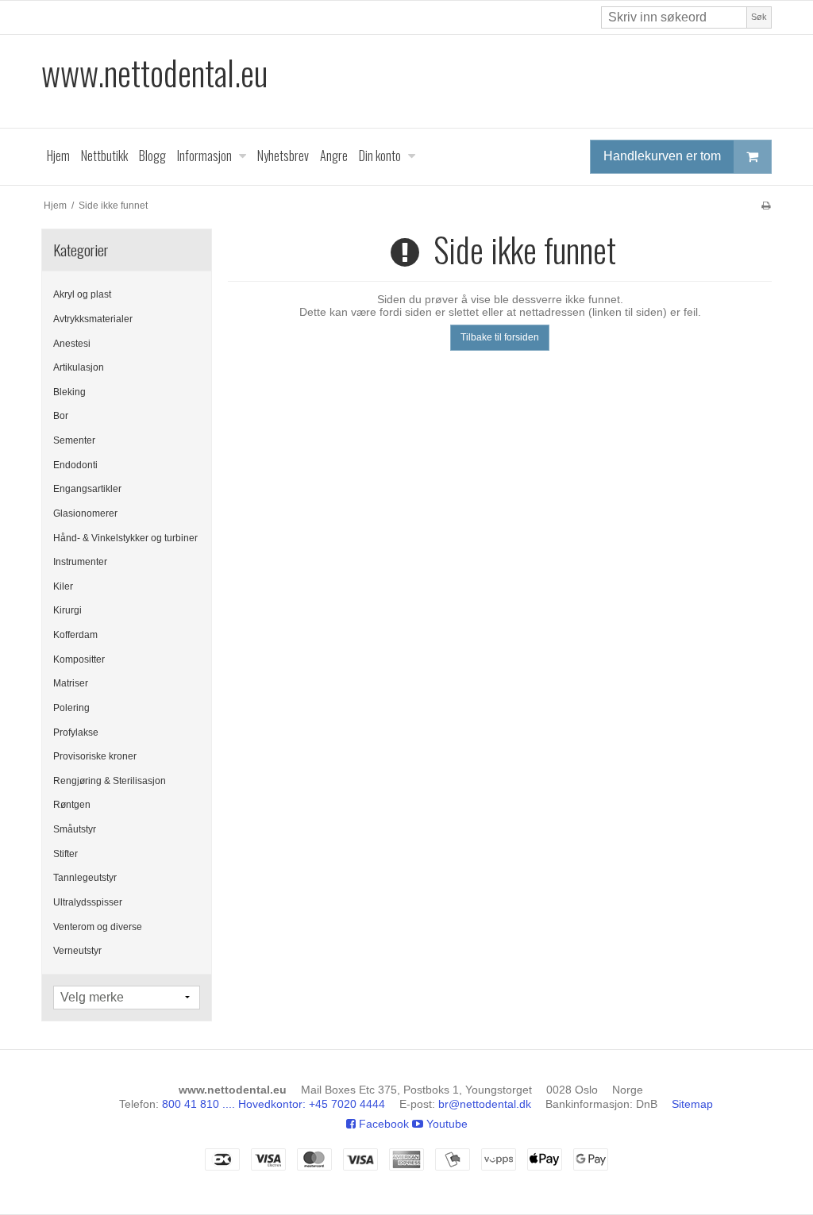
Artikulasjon (78, 367)
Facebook (382, 1123)
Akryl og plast (82, 294)
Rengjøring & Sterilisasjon (109, 780)
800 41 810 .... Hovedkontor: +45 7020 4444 (273, 1104)
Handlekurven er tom (662, 156)
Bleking (69, 392)
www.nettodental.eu (154, 73)
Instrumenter (80, 561)
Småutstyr (74, 829)
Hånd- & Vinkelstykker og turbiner (125, 538)
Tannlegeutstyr (85, 877)
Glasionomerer (85, 513)
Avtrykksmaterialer (93, 319)
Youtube (445, 1123)
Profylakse (75, 732)
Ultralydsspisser (87, 902)
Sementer (74, 440)
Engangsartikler (87, 488)
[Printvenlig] (766, 205)
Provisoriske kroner (95, 756)
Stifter (65, 853)
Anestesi (72, 343)
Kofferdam (75, 634)
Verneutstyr (77, 950)
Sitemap (692, 1104)
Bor (60, 415)
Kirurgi (67, 610)
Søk (759, 16)
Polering (71, 707)
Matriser (70, 683)
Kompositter (79, 659)
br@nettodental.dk (484, 1104)
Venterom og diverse (97, 926)
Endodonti (75, 465)
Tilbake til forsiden (499, 337)
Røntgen (72, 804)
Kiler (63, 586)
